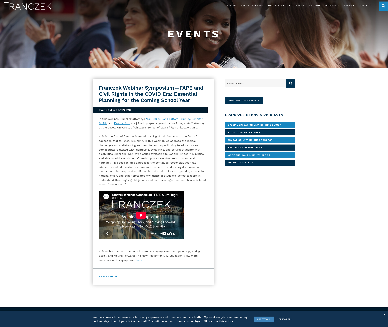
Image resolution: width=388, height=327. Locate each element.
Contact (365, 5)
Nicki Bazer (153, 118)
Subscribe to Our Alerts (244, 100)
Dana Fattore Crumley (176, 118)
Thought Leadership (324, 5)
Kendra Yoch (122, 123)
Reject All (285, 319)
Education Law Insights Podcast (250, 140)
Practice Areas (252, 5)
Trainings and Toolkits (244, 147)
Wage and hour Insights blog (248, 155)
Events (349, 5)
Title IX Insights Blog (243, 132)
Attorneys (296, 5)
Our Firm (230, 5)
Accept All (263, 319)
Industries (276, 5)
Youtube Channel (239, 162)
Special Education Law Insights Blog (253, 125)
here (139, 260)
